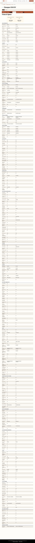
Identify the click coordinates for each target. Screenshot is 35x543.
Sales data (18, 12)
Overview (5, 12)
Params (15, 12)
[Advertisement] (17, 534)
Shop (22, 12)
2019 (12, 4)
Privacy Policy (20, 541)
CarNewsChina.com (12, 540)
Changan (4, 4)
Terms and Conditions (15, 541)
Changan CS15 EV (8, 4)
